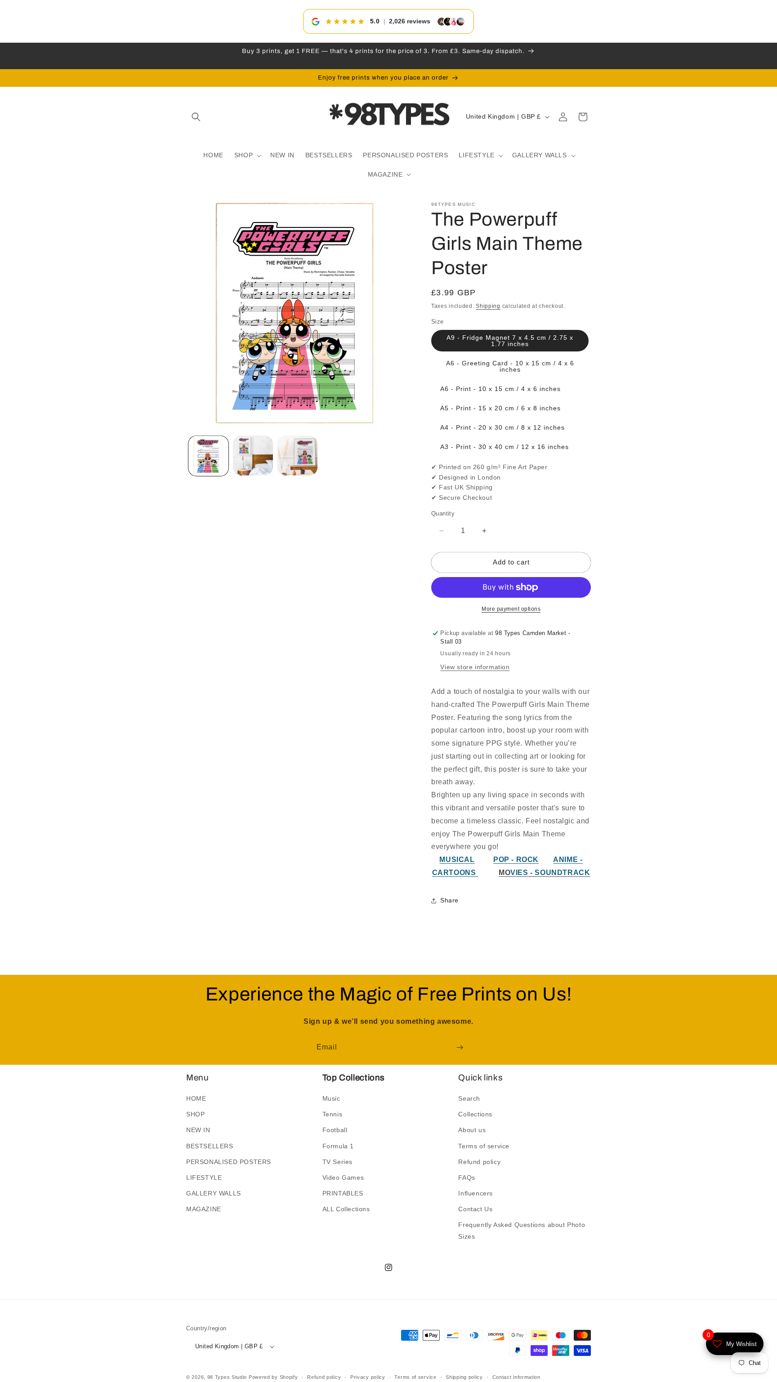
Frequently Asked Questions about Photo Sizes (521, 1231)
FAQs (466, 1177)
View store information (474, 667)
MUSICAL (456, 860)
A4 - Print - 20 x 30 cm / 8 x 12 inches (502, 427)
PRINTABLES (342, 1193)
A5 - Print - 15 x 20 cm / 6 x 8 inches (500, 408)
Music (331, 1098)
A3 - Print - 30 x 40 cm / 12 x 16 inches (504, 447)
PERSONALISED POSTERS (228, 1161)
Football (335, 1130)
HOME (196, 1098)
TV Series (337, 1161)
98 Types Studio (227, 1377)
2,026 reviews (409, 21)
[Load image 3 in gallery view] (297, 455)
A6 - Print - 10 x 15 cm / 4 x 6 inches (500, 389)
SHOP (195, 1114)
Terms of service (483, 1146)
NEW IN (198, 1130)
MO (504, 872)
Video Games (343, 1177)
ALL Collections (346, 1209)
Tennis (332, 1114)
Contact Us (475, 1209)
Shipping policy (464, 1377)
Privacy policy (367, 1377)
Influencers (475, 1193)
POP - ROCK (516, 860)
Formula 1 (338, 1146)
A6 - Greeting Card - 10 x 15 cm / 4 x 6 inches (510, 366)
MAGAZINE (203, 1209)
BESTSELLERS (209, 1146)
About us (472, 1130)
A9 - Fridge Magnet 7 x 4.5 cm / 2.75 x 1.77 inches (510, 341)
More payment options (511, 609)
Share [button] (449, 900)
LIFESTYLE (204, 1177)
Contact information (516, 1377)
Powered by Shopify (273, 1377)
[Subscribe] (459, 1047)
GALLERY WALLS (213, 1193)
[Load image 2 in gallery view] (253, 455)
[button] (196, 117)
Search (469, 1098)
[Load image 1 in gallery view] (208, 455)
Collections (475, 1114)
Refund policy (479, 1161)
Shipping (488, 306)
